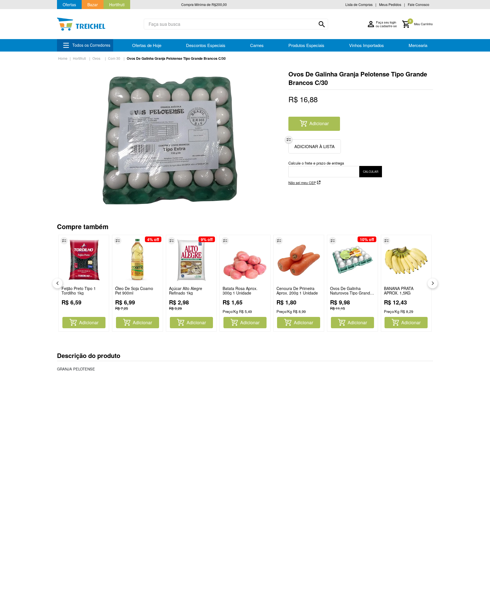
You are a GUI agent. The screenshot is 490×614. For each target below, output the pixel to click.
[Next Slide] (433, 283)
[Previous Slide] (57, 283)
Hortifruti (79, 58)
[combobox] (236, 24)
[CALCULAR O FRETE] (370, 171)
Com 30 (114, 58)
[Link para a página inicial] (63, 58)
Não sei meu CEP (302, 182)
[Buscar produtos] (322, 24)
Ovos (96, 58)
